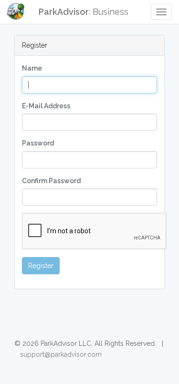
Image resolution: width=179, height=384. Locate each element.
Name (32, 68)
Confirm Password (51, 181)
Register (40, 266)
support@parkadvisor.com (61, 354)
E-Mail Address (46, 106)
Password (38, 143)
